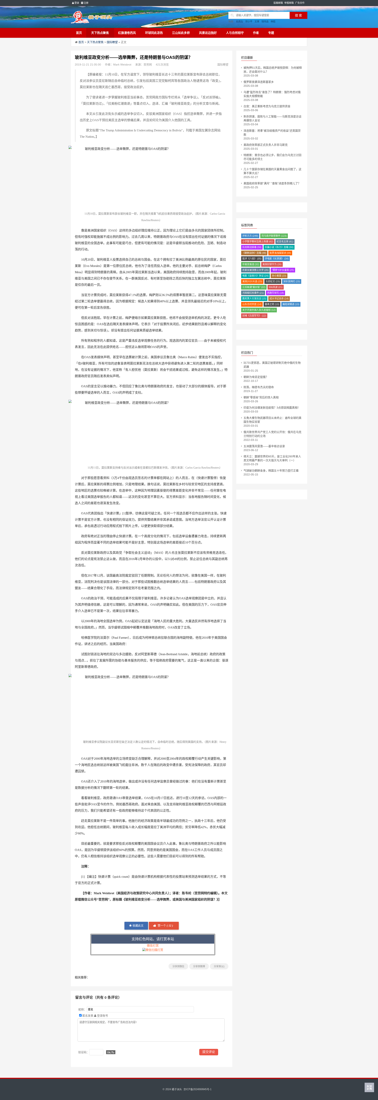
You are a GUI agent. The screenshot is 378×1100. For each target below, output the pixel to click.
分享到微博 (199, 966)
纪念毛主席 (285, 241)
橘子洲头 (177, 1089)
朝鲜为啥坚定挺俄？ (256, 376)
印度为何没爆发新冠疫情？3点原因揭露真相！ (272, 407)
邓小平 (248, 21)
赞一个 (165, 925)
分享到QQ (219, 966)
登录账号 (102, 1015)
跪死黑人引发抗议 (254, 298)
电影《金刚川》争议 (255, 275)
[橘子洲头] (101, 17)
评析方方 (250, 235)
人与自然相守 (235, 32)
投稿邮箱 (278, 3)
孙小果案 (279, 275)
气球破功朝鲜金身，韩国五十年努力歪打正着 (271, 470)
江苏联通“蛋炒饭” (253, 287)
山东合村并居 (251, 304)
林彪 (273, 21)
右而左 (239, 21)
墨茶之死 (272, 304)
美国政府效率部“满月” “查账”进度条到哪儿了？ (272, 183)
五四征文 (273, 281)
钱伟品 (265, 21)
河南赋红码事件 (253, 293)
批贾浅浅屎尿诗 (280, 253)
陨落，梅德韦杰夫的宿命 (259, 387)
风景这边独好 (208, 32)
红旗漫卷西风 (127, 32)
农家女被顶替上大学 (255, 270)
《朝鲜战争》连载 (254, 253)
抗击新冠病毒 (251, 247)
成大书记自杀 (279, 298)
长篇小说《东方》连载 (279, 247)
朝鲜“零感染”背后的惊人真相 (261, 397)
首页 (79, 32)
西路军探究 (275, 293)
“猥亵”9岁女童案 (283, 270)
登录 (76, 3)
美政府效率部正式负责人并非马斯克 (266, 144)
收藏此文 (138, 925)
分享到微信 (178, 966)
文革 (257, 21)
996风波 (276, 287)
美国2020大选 (252, 281)
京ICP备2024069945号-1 (197, 1089)
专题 (271, 32)
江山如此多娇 (181, 32)
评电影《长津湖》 (277, 258)
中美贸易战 (250, 264)
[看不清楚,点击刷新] (110, 1052)
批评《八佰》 (251, 258)
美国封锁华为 (272, 264)
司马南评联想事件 (274, 235)
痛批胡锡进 (291, 304)
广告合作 (300, 3)
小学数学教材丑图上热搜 (257, 241)
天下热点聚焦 (100, 32)
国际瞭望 (112, 42)
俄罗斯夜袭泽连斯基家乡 (259, 81)
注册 (85, 3)
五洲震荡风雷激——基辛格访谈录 (264, 446)
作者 (256, 32)
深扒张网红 (291, 281)
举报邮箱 (289, 3)
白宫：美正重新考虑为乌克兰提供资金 (267, 106)
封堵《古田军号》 (254, 315)
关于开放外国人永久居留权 (259, 310)
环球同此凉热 (154, 32)
